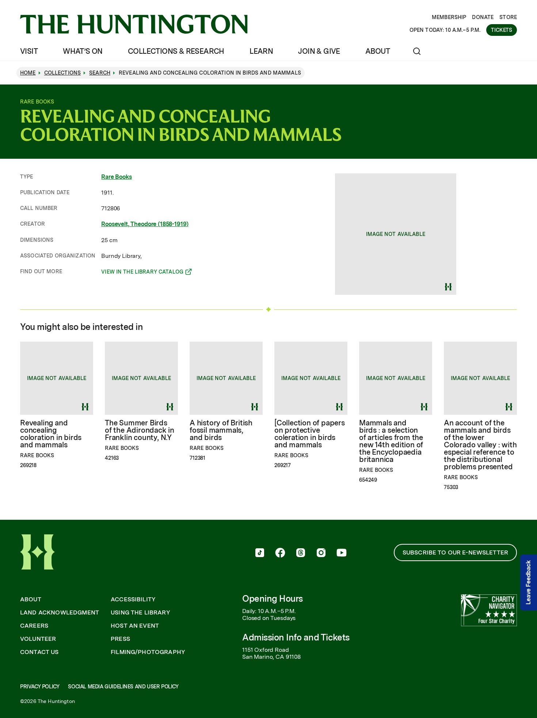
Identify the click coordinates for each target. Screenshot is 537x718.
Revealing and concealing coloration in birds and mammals (50, 433)
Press (120, 639)
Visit (29, 51)
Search (99, 72)
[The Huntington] (134, 24)
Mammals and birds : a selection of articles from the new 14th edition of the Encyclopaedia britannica (391, 441)
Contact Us (39, 652)
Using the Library (140, 613)
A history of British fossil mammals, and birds (221, 430)
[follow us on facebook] (280, 553)
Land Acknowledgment (59, 613)
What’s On (83, 51)
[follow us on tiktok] (260, 553)
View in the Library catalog (142, 273)
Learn (261, 51)
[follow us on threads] (300, 553)
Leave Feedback (528, 582)
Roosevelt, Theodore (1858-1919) (144, 224)
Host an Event (135, 626)
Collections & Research (176, 51)
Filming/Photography (148, 652)
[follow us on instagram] (321, 553)
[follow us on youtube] (341, 553)
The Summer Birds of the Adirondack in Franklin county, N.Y (139, 430)
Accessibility (133, 599)
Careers (34, 626)
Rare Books (116, 176)
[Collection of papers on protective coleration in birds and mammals (309, 433)
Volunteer (38, 639)
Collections (62, 72)
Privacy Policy (39, 686)
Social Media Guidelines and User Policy (123, 686)
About (377, 51)
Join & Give (319, 51)
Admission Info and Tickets (296, 637)
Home (28, 72)
